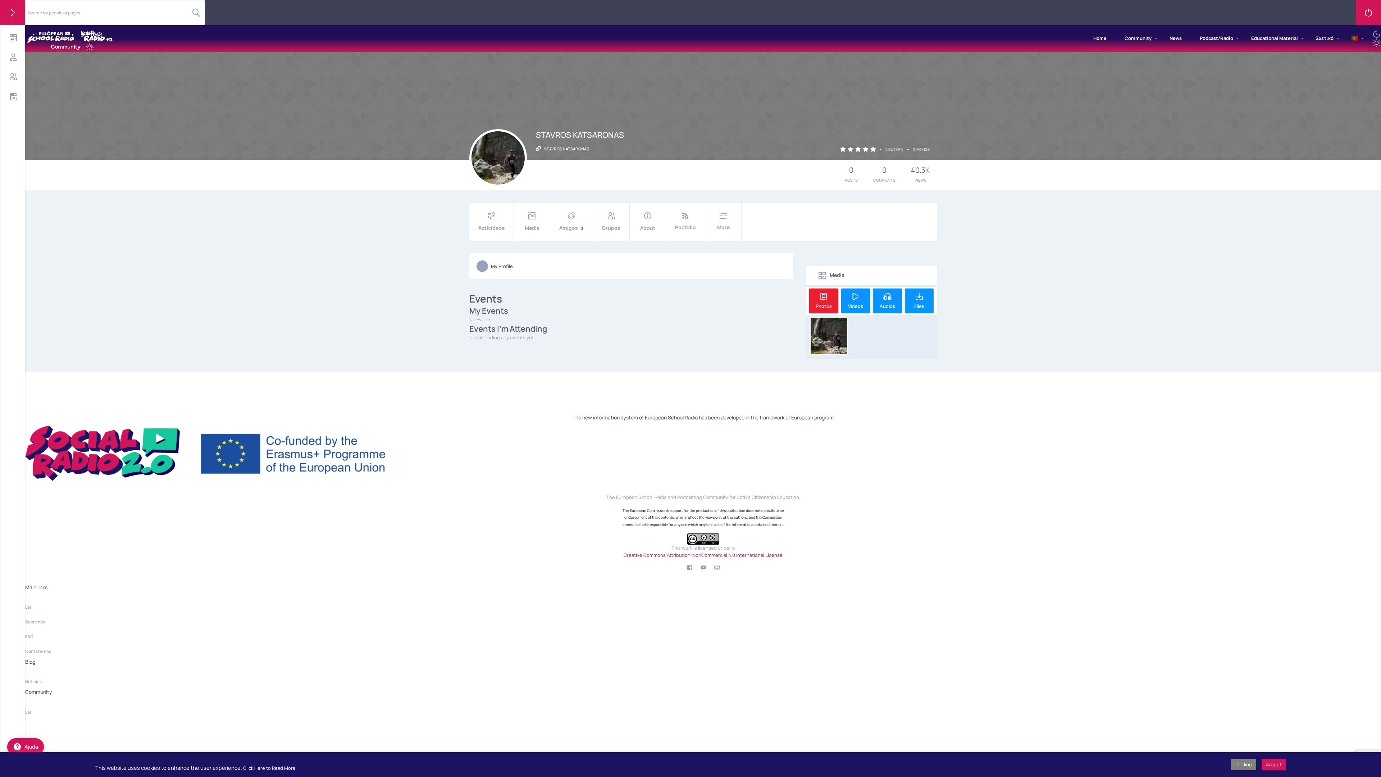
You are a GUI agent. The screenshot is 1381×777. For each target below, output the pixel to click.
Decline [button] (1243, 764)
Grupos (611, 227)
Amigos (571, 227)
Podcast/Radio (1216, 38)
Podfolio (685, 227)
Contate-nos (38, 651)
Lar (28, 607)
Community (1138, 38)
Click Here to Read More (269, 768)
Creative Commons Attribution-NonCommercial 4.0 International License (703, 555)
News (1176, 38)
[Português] (1355, 38)
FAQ (29, 636)
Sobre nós (35, 622)
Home (1100, 38)
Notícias (33, 681)
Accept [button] (1273, 764)
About (647, 227)
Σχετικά (1325, 38)
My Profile (502, 266)
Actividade (491, 227)
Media (532, 227)
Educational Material (1274, 38)
